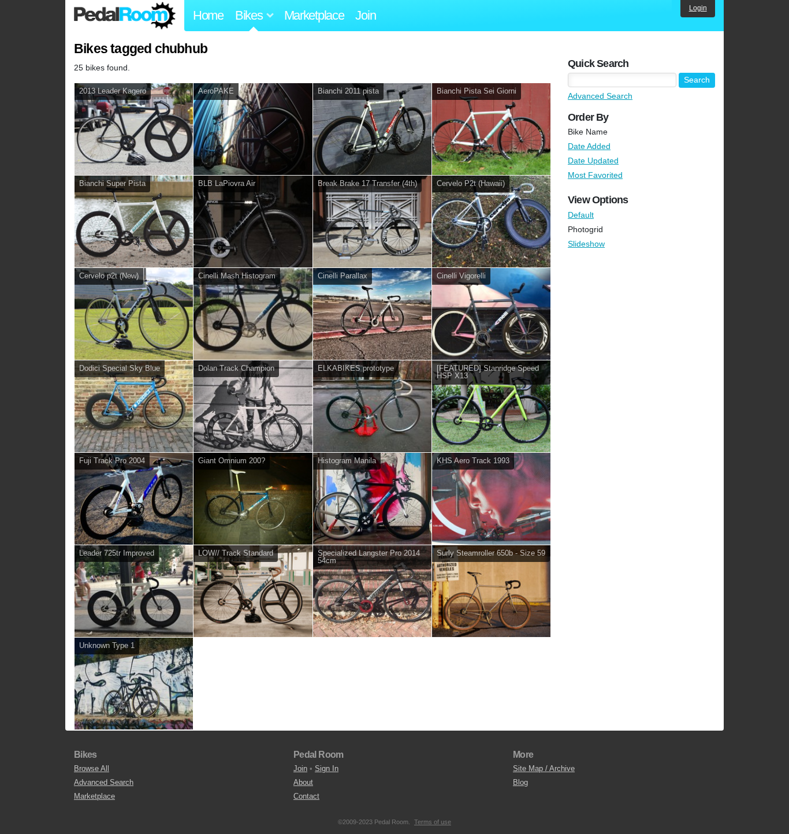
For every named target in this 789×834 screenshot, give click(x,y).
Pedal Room (125, 15)
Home (208, 15)
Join (365, 15)
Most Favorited (595, 175)
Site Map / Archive (544, 768)
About (303, 782)
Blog (520, 782)
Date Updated (593, 160)
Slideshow (586, 243)
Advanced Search (600, 95)
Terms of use (432, 821)
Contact (306, 796)
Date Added (589, 146)
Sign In (326, 768)
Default (581, 214)
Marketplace (314, 15)
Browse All (91, 768)
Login (698, 8)
